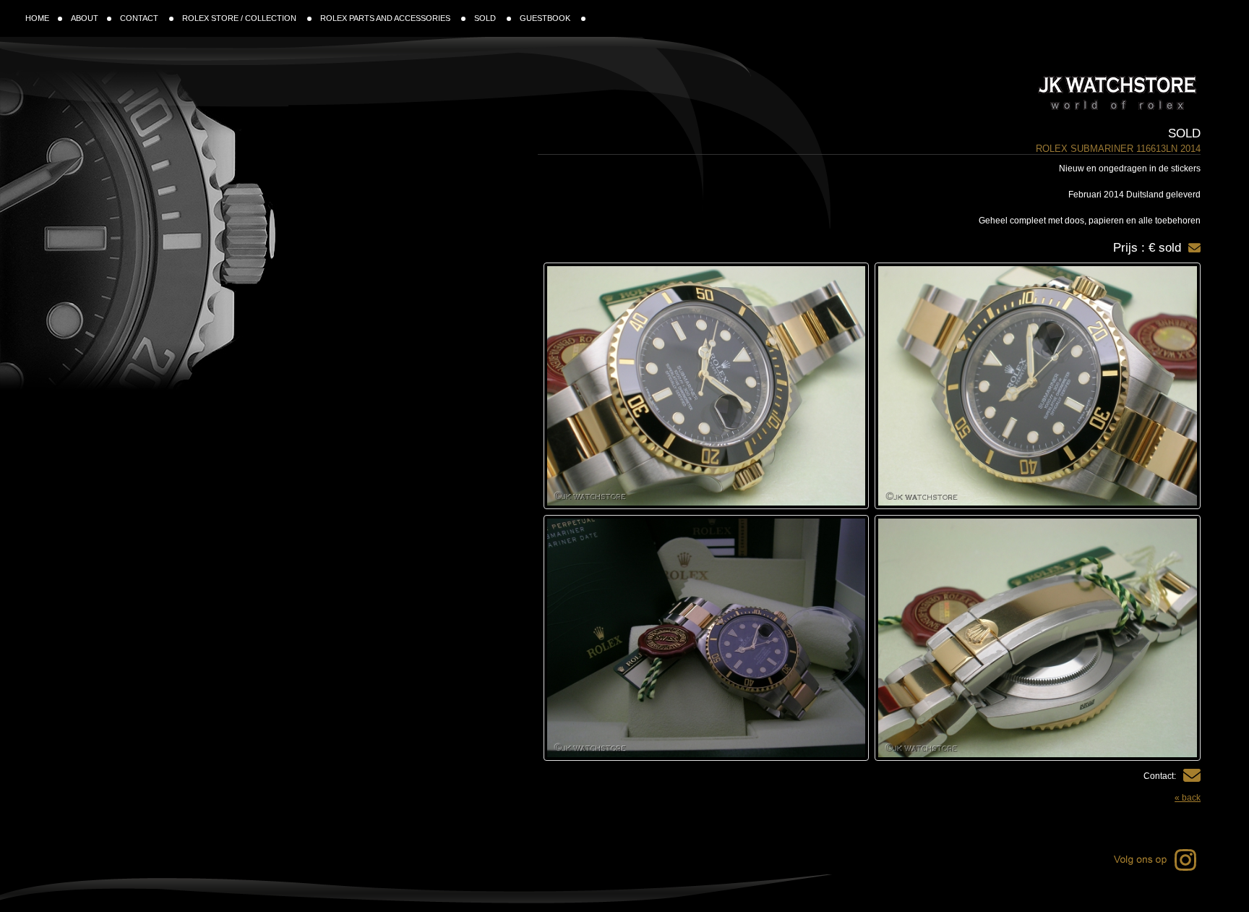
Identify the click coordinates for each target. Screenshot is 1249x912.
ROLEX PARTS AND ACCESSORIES (386, 18)
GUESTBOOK (546, 18)
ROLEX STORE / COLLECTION (240, 18)
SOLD (486, 18)
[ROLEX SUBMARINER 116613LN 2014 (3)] (1038, 638)
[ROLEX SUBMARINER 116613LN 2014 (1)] (1038, 386)
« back (1188, 798)
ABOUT (84, 18)
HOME (37, 18)
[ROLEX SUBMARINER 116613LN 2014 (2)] (707, 386)
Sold (1184, 133)
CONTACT (140, 18)
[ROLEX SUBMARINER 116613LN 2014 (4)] (707, 638)
